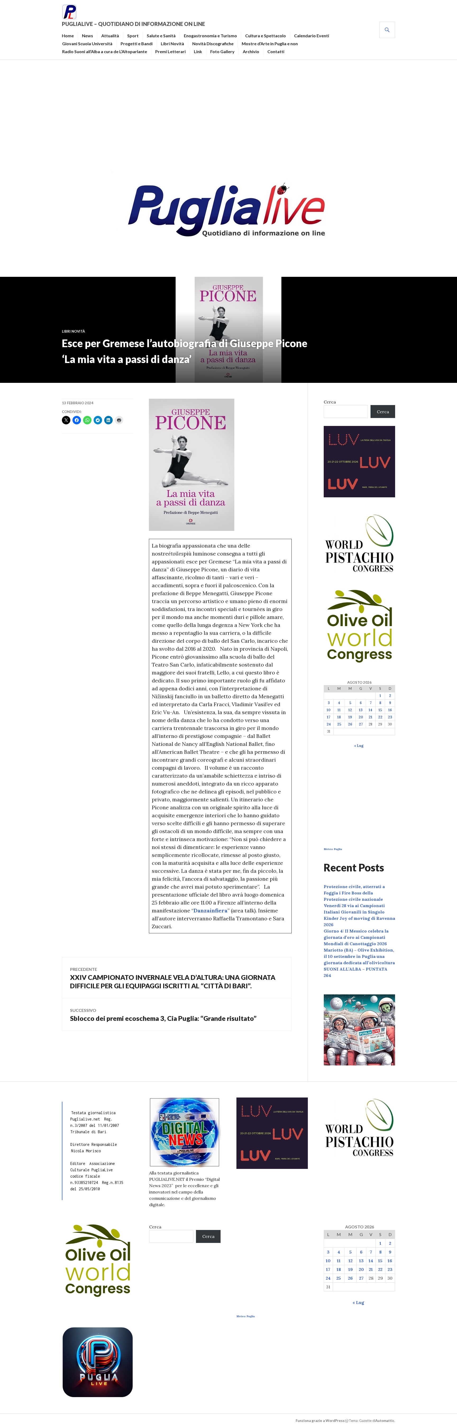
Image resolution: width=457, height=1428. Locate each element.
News (87, 35)
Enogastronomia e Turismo (210, 35)
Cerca (330, 402)
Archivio (251, 51)
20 (361, 717)
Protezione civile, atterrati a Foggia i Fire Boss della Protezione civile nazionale (354, 893)
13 (361, 710)
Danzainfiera (210, 910)
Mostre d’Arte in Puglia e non (270, 43)
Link (198, 51)
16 (390, 710)
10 (329, 710)
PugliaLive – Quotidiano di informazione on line (133, 24)
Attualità (110, 35)
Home (68, 35)
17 (328, 717)
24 (329, 724)
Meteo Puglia (333, 849)
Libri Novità (172, 43)
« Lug (358, 745)
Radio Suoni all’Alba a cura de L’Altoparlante (104, 51)
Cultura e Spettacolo (265, 35)
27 (361, 724)
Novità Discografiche (213, 43)
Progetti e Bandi (137, 43)
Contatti (275, 51)
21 (370, 717)
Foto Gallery (222, 51)
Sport (133, 35)
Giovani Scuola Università (87, 43)
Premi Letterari (170, 51)
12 (350, 710)
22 (380, 717)
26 (350, 724)
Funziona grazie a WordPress (320, 1420)
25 (339, 724)
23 (390, 717)
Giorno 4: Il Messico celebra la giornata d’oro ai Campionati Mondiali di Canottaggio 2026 (356, 937)
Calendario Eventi (311, 35)
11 (339, 710)
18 (339, 717)
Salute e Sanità (161, 35)
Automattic (384, 1420)
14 (370, 710)
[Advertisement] (228, 113)
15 (380, 710)
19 (350, 717)
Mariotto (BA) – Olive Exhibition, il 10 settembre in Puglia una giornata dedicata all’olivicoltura (359, 956)
